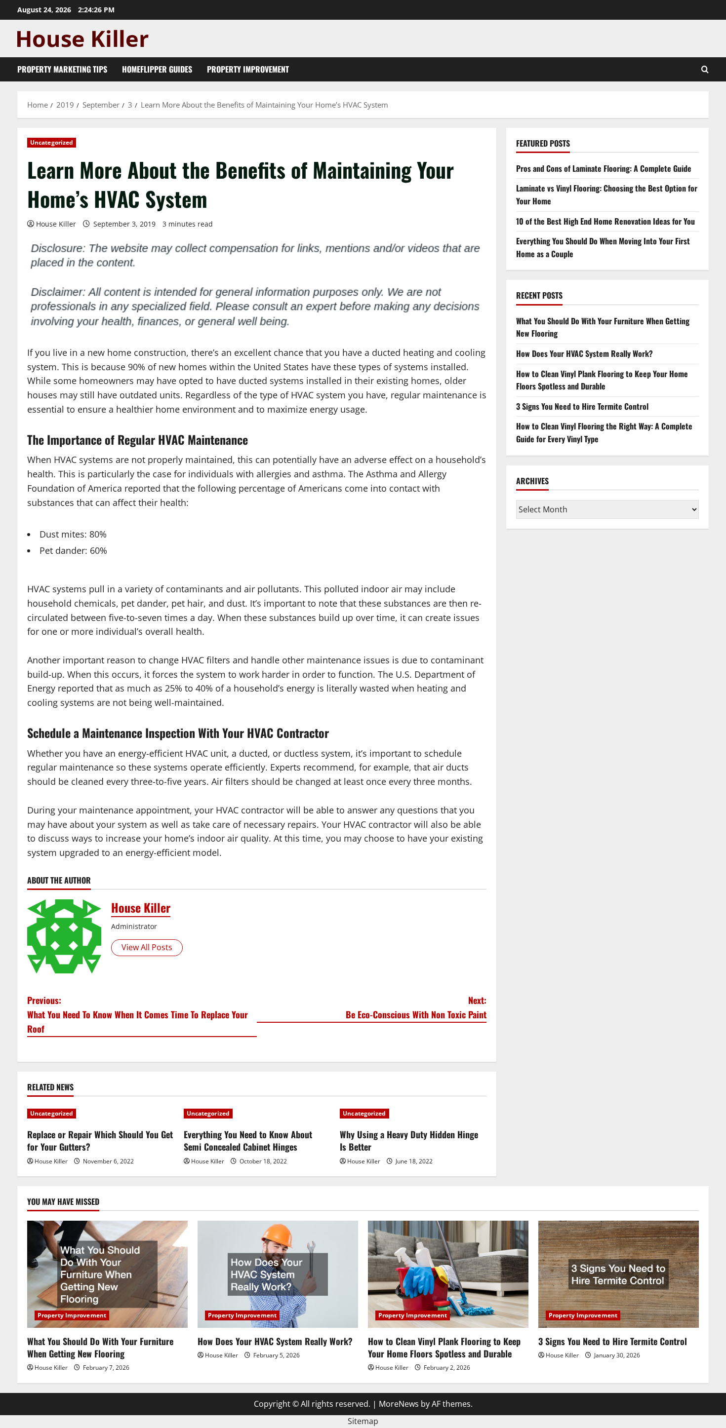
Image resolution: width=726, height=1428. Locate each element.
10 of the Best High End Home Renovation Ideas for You (605, 221)
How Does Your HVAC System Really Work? (584, 354)
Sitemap (363, 1421)
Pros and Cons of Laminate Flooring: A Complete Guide (603, 168)
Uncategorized (51, 142)
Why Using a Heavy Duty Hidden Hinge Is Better (409, 1140)
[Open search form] (705, 69)
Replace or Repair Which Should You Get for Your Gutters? (100, 1140)
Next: (416, 1007)
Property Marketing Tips (62, 69)
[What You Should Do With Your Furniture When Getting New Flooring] (107, 1274)
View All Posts (146, 947)
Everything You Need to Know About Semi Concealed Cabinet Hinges (248, 1140)
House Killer (56, 224)
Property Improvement (248, 69)
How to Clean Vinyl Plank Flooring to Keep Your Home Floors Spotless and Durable (602, 380)
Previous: (137, 1014)
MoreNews (399, 1403)
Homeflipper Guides (157, 69)
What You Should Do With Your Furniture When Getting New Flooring (100, 1347)
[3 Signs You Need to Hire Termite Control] (618, 1274)
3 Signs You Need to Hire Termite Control (582, 406)
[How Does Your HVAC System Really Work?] (278, 1274)
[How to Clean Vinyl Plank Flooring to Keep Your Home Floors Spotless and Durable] (448, 1274)
